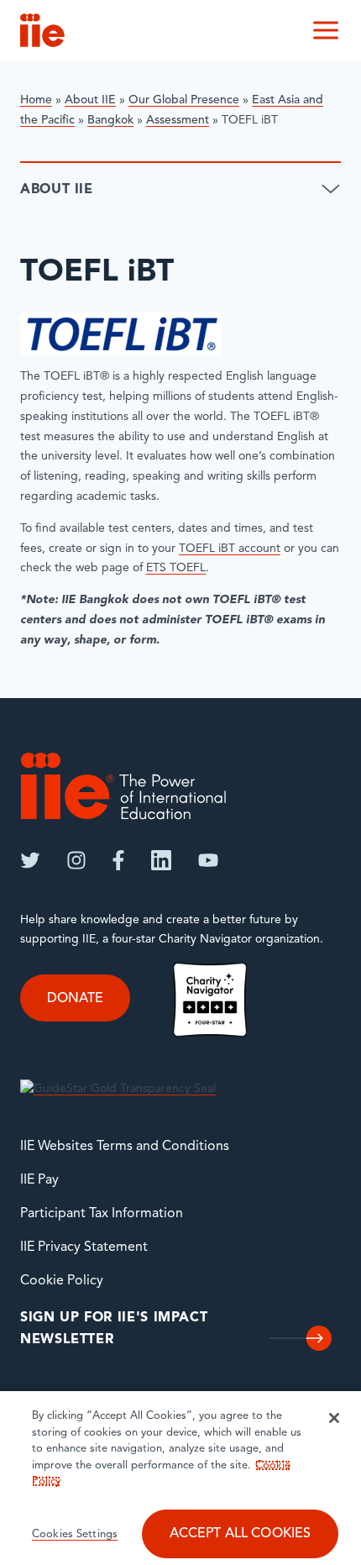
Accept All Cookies (240, 1534)
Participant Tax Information (101, 1214)
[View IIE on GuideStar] (118, 1089)
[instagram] (76, 860)
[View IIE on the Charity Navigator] (210, 999)
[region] (180, 1478)
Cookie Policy (61, 1281)
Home (36, 100)
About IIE (90, 100)
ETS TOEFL (176, 568)
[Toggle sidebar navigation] (331, 190)
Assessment (177, 120)
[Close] (334, 1418)
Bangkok (110, 120)
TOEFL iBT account (229, 549)
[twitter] (30, 860)
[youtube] (208, 860)
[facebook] (118, 860)
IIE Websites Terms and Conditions (124, 1146)
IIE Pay (39, 1180)
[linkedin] (161, 860)
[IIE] (123, 786)
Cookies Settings (75, 1534)
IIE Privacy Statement (84, 1247)
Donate (75, 999)
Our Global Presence (183, 100)
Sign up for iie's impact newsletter (113, 1329)
